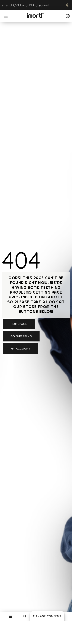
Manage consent (47, 616)
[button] (6, 16)
